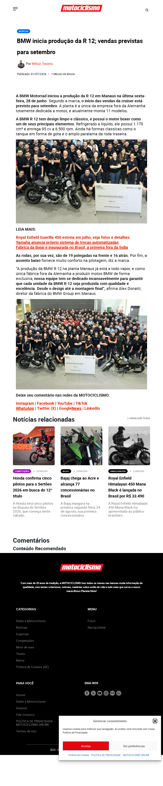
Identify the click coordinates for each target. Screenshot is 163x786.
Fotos (91, 621)
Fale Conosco (25, 715)
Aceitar (86, 746)
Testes (20, 654)
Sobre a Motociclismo (31, 621)
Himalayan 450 (118, 471)
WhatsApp (25, 408)
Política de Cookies (79, 755)
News (77, 408)
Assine (20, 695)
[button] (155, 721)
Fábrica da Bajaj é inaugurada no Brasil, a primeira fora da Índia (72, 247)
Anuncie (21, 708)
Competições (22, 471)
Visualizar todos (139, 418)
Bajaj (66, 471)
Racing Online (97, 627)
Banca (20, 660)
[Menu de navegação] (15, 9)
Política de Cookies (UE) (32, 667)
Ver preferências (134, 746)
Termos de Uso (26, 731)
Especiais (22, 634)
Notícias (23, 31)
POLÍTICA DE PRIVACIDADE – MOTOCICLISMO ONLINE (120, 755)
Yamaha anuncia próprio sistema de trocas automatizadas (67, 242)
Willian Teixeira (42, 63)
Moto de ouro (25, 647)
